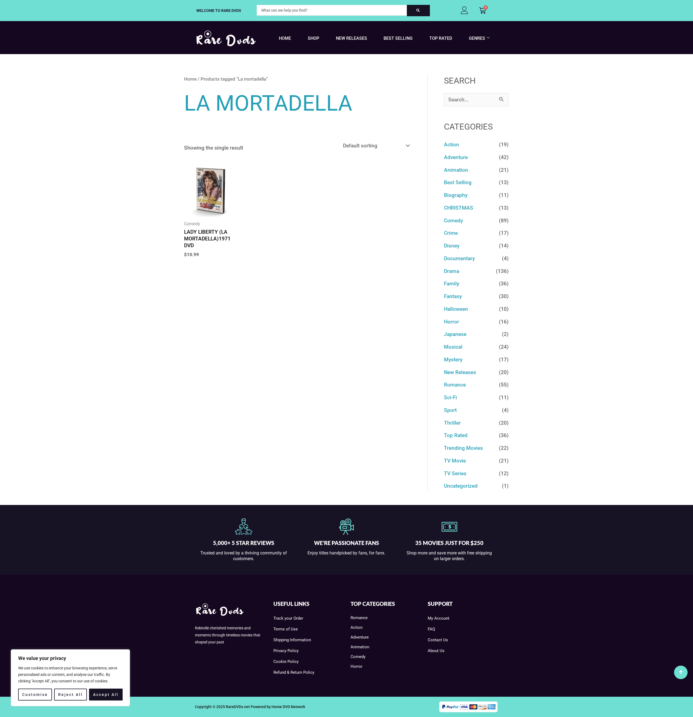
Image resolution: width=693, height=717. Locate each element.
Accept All (106, 694)
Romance (455, 385)
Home (285, 38)
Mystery (453, 359)
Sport (450, 410)
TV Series (455, 473)
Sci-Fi (450, 397)
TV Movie (455, 461)
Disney (451, 246)
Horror (451, 322)
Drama (451, 271)
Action (451, 144)
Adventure (456, 157)
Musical (453, 347)
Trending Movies (463, 448)
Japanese (455, 334)
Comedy (453, 220)
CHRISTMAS (458, 208)
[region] (70, 677)
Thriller (452, 423)
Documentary (459, 258)
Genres (477, 38)
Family (451, 283)
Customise (35, 694)
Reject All (70, 694)
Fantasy (453, 296)
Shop (313, 38)
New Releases (351, 38)
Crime (451, 233)
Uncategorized (461, 486)
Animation (456, 170)
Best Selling (398, 38)
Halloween (456, 309)
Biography (456, 195)
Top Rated (440, 38)
